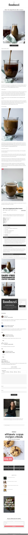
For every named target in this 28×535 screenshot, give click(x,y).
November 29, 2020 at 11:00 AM (10, 352)
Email (2, 390)
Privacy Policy (15, 533)
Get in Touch (18, 533)
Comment (3, 373)
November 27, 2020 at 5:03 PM (8, 344)
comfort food (12, 86)
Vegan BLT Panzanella (10, 489)
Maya (2, 95)
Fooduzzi (14, 4)
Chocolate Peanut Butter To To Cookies (12, 481)
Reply (2, 332)
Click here (11, 419)
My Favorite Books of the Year (11, 477)
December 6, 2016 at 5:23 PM (8, 326)
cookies (8, 86)
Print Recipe (23, 210)
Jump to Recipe (14, 45)
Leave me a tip (11, 257)
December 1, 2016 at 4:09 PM (8, 317)
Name (2, 386)
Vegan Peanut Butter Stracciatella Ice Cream (12, 485)
